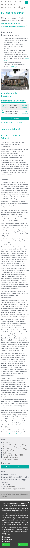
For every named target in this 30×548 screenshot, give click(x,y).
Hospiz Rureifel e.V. (8, 451)
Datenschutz (24, 494)
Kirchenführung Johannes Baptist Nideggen (15, 449)
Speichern (5, 545)
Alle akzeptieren (23, 545)
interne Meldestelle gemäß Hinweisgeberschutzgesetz (10, 458)
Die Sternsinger (7, 453)
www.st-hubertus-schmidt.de (10, 23)
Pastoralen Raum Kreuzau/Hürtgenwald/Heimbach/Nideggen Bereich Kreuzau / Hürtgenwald (15, 445)
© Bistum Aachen (6, 494)
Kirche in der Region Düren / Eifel (13, 455)
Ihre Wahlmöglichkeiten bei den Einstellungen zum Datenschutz (15, 504)
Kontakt (4, 496)
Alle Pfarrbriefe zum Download (15, 467)
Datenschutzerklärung (21, 531)
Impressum (16, 494)
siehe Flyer (14, 67)
